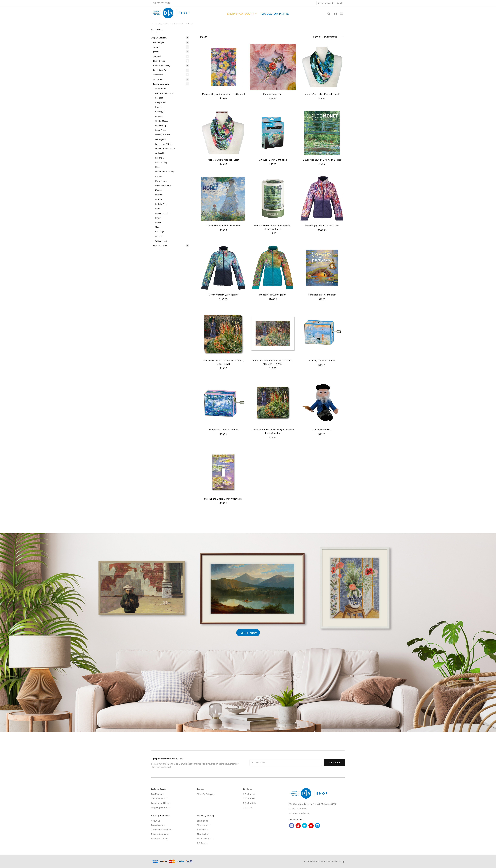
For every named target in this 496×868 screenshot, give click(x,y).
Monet (158, 190)
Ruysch (158, 217)
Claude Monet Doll (322, 429)
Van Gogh (159, 231)
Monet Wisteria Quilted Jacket (223, 294)
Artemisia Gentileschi (164, 93)
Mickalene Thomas (163, 185)
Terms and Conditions (162, 829)
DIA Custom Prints (275, 13)
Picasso (158, 199)
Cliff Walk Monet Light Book (272, 159)
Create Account (325, 3)
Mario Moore (161, 181)
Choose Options (322, 215)
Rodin (157, 208)
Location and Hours (160, 803)
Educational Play (160, 70)
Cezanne (158, 116)
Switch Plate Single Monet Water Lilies (223, 498)
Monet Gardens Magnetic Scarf (223, 159)
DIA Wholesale (158, 825)
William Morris (161, 241)
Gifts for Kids (249, 803)
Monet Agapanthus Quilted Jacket (322, 225)
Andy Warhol (160, 88)
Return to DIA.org (159, 838)
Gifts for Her (249, 794)
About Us (155, 820)
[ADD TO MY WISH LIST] (241, 53)
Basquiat (159, 97)
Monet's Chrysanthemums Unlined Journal (223, 94)
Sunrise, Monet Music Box (322, 360)
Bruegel (158, 107)
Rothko (158, 222)
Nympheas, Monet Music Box (223, 429)
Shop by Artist (204, 825)
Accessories (158, 74)
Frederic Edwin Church (165, 148)
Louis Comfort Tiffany (164, 171)
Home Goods (159, 61)
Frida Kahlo (160, 153)
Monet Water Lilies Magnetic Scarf (322, 94)
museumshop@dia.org (300, 813)
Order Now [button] (248, 632)
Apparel (156, 47)
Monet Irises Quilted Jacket (272, 294)
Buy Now (223, 83)
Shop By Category (240, 13)
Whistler (158, 236)
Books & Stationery (161, 65)
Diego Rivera (160, 130)
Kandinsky (159, 157)
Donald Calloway (162, 134)
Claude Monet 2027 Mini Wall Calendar (322, 159)
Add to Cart (223, 77)
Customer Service (159, 798)
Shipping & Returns (160, 807)
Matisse (158, 176)
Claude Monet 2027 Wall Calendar (223, 225)
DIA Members (157, 794)
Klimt (157, 167)
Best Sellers (202, 829)
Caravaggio (160, 111)
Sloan (157, 227)
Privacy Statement (160, 834)
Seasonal (157, 56)
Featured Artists (161, 84)
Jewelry (156, 51)
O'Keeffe (159, 194)
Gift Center (158, 79)
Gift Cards (248, 807)
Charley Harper (161, 125)
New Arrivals (203, 834)
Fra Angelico (160, 139)
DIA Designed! (159, 42)
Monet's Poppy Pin (272, 94)
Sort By (317, 37)
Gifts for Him (249, 798)
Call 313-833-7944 (161, 3)
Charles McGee (161, 121)
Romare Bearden (162, 213)
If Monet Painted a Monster (322, 294)
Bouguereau (160, 102)
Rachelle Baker (161, 204)
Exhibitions (202, 820)
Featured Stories (160, 245)
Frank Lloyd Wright (163, 144)
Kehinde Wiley (161, 162)
